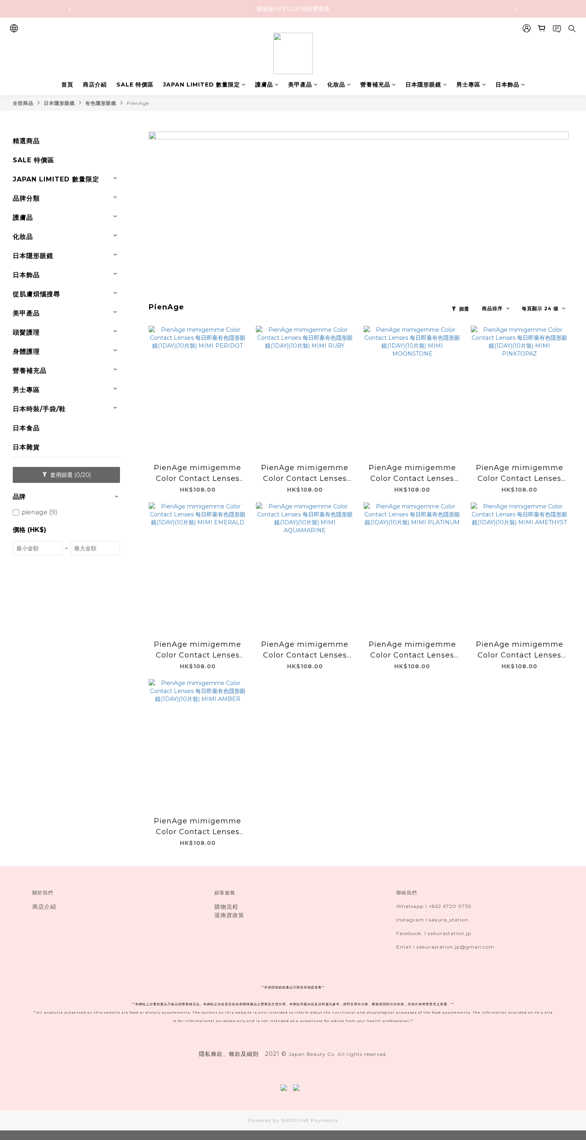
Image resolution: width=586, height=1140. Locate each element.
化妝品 (336, 84)
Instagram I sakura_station (432, 920)
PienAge (138, 103)
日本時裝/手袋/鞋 (39, 409)
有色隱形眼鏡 (100, 103)
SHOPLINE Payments (309, 1120)
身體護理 (26, 351)
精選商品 (26, 141)
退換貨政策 (229, 915)
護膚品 (264, 84)
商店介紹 (95, 84)
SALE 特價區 (134, 84)
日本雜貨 (26, 447)
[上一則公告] (69, 8)
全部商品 (23, 103)
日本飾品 (507, 84)
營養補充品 (375, 84)
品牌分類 (26, 198)
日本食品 (26, 428)
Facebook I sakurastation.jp (433, 933)
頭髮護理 (26, 332)
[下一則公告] (516, 8)
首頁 (67, 84)
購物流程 (226, 906)
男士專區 (468, 84)
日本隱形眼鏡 (423, 84)
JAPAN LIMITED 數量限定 (201, 84)
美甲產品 (300, 84)
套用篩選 (70, 474)
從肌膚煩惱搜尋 (36, 294)
